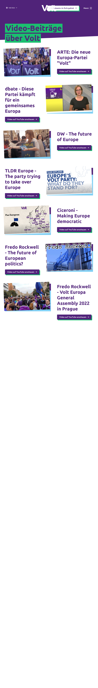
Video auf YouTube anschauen (72, 71)
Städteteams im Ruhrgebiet (62, 8)
